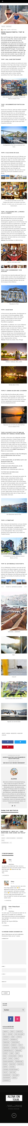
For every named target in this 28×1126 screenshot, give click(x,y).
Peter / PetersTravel (14, 906)
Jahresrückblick (8, 1050)
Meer (17, 1053)
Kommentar (5, 938)
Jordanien (18, 1050)
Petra (10, 1058)
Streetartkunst (19, 525)
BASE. (21, 315)
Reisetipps (14, 733)
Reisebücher (19, 1061)
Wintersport (6, 1077)
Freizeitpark (15, 1042)
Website (4, 981)
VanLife (4, 735)
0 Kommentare (5, 842)
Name (3, 966)
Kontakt (9, 1105)
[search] (23, 1010)
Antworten (6, 875)
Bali (4, 1034)
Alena (4, 29)
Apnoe (12, 1031)
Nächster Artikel (14, 761)
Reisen (8, 733)
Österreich (6, 1080)
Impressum (18, 1105)
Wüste (14, 1077)
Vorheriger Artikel (14, 755)
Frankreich (14, 1039)
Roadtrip (10, 40)
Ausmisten (19, 1031)
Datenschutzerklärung (15, 1106)
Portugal (8, 26)
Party (4, 1058)
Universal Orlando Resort (10, 1069)
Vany (10, 859)
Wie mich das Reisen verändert (14, 763)
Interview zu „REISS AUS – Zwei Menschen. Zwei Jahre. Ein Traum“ (13, 832)
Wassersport (7, 1075)
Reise (3, 840)
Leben (11, 1053)
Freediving (6, 1042)
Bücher (10, 1034)
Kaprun (5, 1053)
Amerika (5, 1031)
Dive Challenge (19, 1034)
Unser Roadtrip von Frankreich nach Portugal (14, 758)
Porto (3, 26)
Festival (5, 1039)
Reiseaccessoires (8, 1061)
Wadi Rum (12, 1072)
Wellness (15, 1075)
